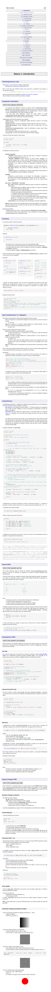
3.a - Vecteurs (27, 23)
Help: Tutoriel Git (26, 55)
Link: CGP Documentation (26, 62)
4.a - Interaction (26, 31)
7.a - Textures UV (26, 44)
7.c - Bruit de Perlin (27, 48)
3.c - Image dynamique (27, 27)
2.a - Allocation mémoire (27, 14)
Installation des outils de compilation (29, 94)
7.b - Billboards (27, 46)
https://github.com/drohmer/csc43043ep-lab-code (16, 86)
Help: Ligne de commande (26, 57)
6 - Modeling (26, 41)
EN (44, 8)
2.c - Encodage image (26, 18)
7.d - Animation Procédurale (27, 50)
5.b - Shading (27, 38)
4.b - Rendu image (27, 33)
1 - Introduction (26, 10)
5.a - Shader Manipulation (26, 36)
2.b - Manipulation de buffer (27, 16)
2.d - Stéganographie (26, 20)
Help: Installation (26, 52)
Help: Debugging (26, 60)
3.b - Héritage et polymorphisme (27, 25)
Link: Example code (26, 64)
